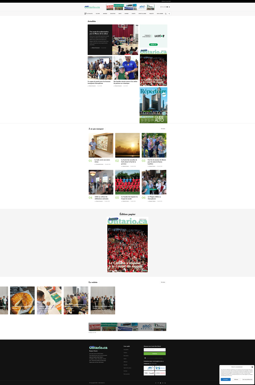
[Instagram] (162, 382)
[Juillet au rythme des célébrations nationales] (101, 182)
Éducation (112, 13)
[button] (252, 367)
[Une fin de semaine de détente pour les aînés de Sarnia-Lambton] (154, 145)
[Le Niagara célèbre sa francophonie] (154, 182)
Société (133, 13)
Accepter (225, 379)
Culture (98, 13)
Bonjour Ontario (152, 201)
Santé (120, 13)
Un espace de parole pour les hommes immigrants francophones (99, 82)
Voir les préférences (247, 379)
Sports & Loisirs (142, 13)
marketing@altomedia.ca (158, 361)
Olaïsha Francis (126, 166)
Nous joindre (160, 13)
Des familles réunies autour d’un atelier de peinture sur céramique (125, 82)
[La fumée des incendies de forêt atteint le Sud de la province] (127, 145)
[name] (92, 7)
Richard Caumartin (34, 310)
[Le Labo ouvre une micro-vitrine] (101, 145)
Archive (125, 371)
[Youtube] (160, 382)
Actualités (90, 13)
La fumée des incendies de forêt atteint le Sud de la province (129, 162)
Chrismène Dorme (99, 164)
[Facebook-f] (155, 382)
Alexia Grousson (96, 47)
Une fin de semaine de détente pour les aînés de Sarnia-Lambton (157, 162)
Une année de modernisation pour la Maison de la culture (99, 33)
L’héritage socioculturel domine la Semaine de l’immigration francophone (39, 306)
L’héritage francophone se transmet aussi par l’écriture (10, 307)
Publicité (151, 13)
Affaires (126, 13)
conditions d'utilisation (158, 358)
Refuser (236, 379)
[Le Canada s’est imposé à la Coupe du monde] (127, 182)
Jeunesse (105, 13)
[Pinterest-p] (158, 382)
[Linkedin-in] (165, 382)
